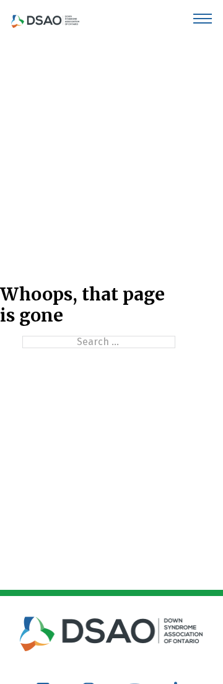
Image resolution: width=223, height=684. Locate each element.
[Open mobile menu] (202, 19)
